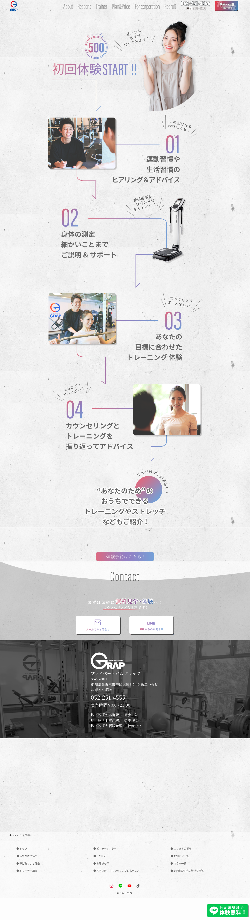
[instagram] (111, 887)
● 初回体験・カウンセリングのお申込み (116, 870)
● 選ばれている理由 (28, 863)
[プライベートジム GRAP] (13, 6)
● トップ (21, 848)
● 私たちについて (26, 856)
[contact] (138, 887)
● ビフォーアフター (105, 848)
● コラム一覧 (178, 863)
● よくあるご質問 (181, 848)
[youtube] (129, 887)
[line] (120, 887)
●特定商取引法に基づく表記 (187, 870)
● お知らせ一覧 (180, 856)
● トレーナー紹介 (26, 870)
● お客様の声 (101, 863)
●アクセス (99, 856)
